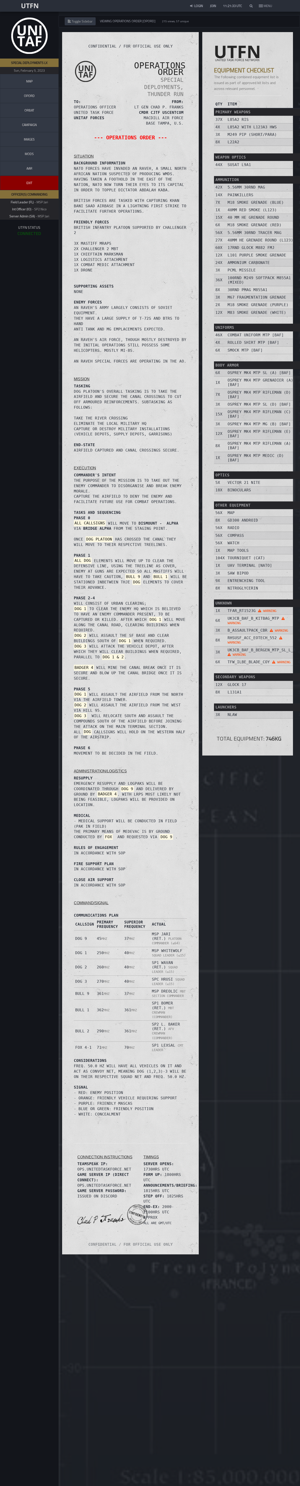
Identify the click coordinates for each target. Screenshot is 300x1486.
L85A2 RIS (238, 119)
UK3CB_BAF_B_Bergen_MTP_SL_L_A (262, 652)
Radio (233, 528)
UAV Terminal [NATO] (250, 565)
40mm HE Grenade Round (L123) (260, 240)
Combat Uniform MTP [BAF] (256, 335)
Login (198, 5)
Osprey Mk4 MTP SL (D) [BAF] (259, 404)
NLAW (232, 714)
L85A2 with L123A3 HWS (252, 127)
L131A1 (235, 692)
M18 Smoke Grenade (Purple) (258, 305)
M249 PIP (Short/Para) (252, 134)
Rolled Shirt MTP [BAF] (253, 342)
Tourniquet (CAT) (246, 558)
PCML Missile (242, 270)
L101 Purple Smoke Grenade (257, 255)
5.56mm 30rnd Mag (246, 187)
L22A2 (233, 142)
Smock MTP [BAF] (245, 350)
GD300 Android (243, 520)
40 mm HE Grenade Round (253, 217)
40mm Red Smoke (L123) (252, 210)
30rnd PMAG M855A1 (247, 290)
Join (213, 5)
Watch (233, 543)
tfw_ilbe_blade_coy (259, 662)
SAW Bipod (238, 573)
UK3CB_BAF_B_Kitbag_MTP (254, 620)
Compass (236, 535)
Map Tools (238, 550)
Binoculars (239, 490)
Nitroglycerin (243, 588)
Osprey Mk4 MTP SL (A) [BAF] (259, 373)
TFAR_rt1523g (252, 610)
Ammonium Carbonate (249, 262)
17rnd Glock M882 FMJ (251, 247)
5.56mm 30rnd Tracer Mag (254, 232)
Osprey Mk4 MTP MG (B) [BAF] (259, 424)
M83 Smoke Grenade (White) (257, 312)
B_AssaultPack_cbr (258, 630)
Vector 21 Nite (244, 482)
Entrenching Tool (246, 580)
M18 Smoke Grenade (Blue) (256, 202)
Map (231, 513)
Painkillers (240, 195)
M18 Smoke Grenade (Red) (254, 225)
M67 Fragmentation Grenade (257, 297)
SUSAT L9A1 (239, 165)
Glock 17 (237, 684)
